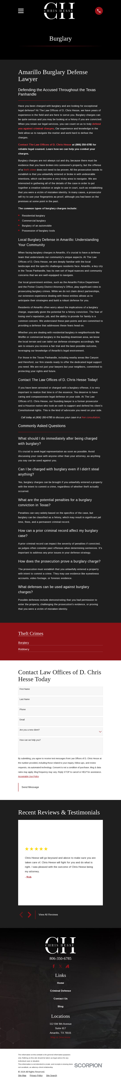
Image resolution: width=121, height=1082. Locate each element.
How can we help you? (30, 740)
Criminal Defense (60, 990)
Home (60, 983)
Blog (60, 1006)
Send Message (30, 787)
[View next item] (29, 915)
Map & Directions (60, 1037)
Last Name (25, 699)
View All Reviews (48, 914)
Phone (23, 709)
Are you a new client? (30, 730)
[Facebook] (53, 966)
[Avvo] (67, 966)
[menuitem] (23, 641)
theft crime (29, 169)
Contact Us (61, 998)
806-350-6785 (60, 958)
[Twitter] (60, 966)
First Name (25, 689)
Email (22, 719)
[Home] (59, 11)
